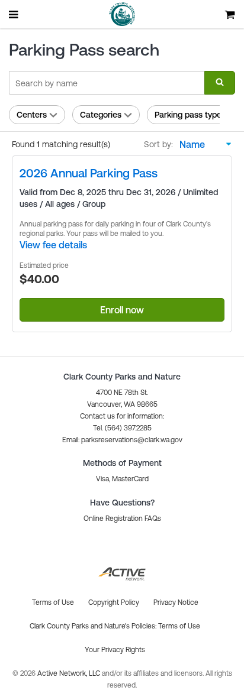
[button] (122, 440)
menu (14, 14)
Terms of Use (179, 626)
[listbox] (202, 144)
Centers (32, 114)
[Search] (219, 83)
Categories (100, 114)
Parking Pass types (190, 114)
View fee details (53, 244)
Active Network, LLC (69, 673)
